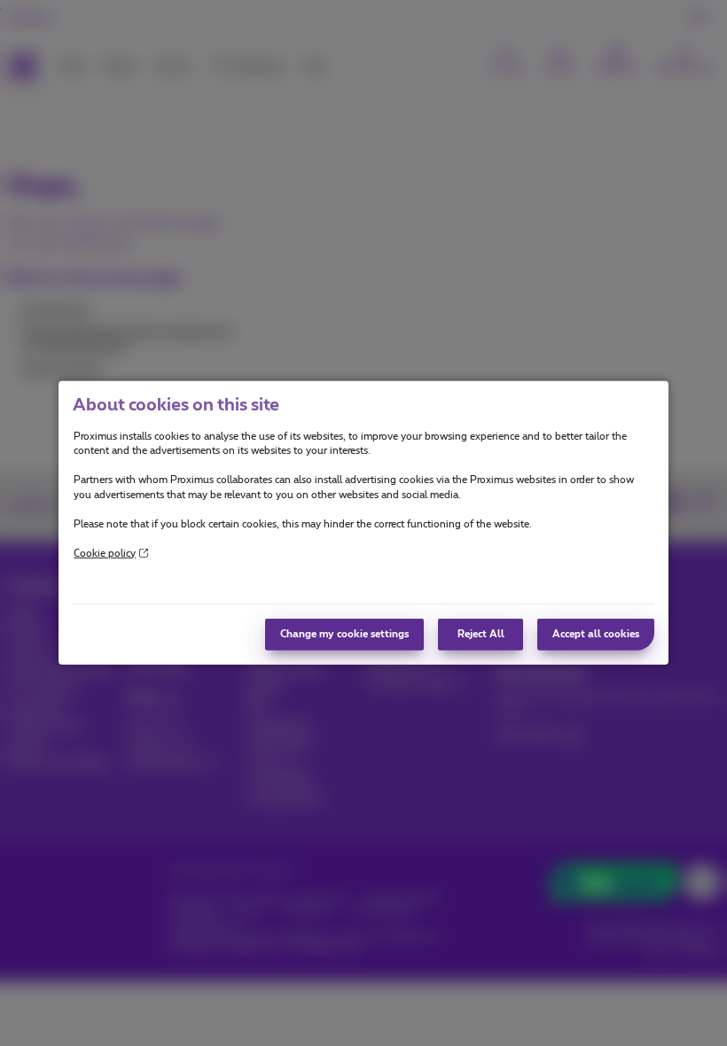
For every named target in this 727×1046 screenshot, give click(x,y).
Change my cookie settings (344, 634)
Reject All (480, 634)
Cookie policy (105, 553)
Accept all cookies (595, 634)
